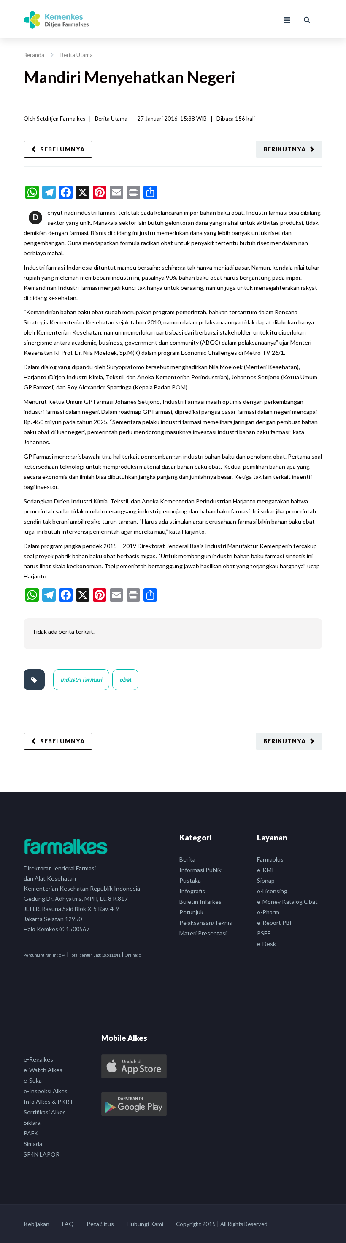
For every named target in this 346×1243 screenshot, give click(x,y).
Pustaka (190, 880)
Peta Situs (100, 1223)
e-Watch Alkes (43, 1069)
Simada (33, 1143)
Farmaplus (270, 859)
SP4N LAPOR (41, 1154)
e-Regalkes (38, 1059)
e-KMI (265, 869)
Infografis (192, 890)
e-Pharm (268, 912)
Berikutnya (284, 149)
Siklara (32, 1122)
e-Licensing (272, 890)
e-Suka (33, 1080)
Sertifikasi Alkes (45, 1112)
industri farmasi (81, 679)
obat (125, 679)
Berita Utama (76, 54)
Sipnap (266, 880)
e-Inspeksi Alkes (46, 1090)
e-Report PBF (275, 922)
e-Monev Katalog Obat (287, 901)
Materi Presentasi (203, 933)
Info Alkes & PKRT (48, 1101)
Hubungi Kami (145, 1223)
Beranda (34, 54)
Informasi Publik (200, 869)
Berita (187, 859)
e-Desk (266, 943)
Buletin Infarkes (200, 901)
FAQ (68, 1223)
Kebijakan (36, 1223)
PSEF (263, 933)
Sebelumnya (62, 149)
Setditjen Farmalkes (61, 118)
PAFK (31, 1133)
